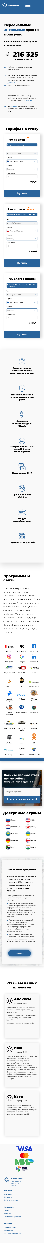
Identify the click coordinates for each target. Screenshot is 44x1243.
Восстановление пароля (13, 1233)
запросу (13, 106)
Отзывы (6, 1211)
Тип (8, 150)
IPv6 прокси (8, 1194)
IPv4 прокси (8, 1197)
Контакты (7, 1214)
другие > (11, 83)
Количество (11, 173)
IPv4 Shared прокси (11, 1200)
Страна (9, 157)
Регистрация (8, 1230)
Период (9, 165)
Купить (22, 193)
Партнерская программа (12, 1217)
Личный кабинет (10, 1227)
